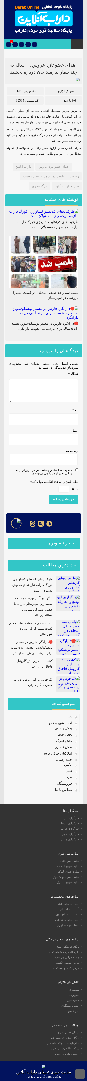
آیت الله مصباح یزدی (67, 914)
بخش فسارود (63, 747)
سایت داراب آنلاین (66, 186)
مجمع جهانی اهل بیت (67, 957)
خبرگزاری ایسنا (70, 823)
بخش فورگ (64, 740)
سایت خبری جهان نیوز (66, 877)
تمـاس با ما (63, 790)
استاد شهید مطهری (68, 925)
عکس (68, 764)
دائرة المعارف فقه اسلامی (64, 952)
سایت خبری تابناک (68, 871)
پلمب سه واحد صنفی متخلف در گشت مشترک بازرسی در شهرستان (31, 628)
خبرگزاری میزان (69, 839)
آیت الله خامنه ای (69, 909)
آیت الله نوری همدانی (67, 919)
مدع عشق (73, 1011)
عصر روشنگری (70, 1005)
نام (75, 410)
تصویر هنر (73, 995)
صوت (68, 777)
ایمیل (73, 430)
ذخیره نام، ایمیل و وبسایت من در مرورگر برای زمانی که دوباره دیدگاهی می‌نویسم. (44, 471)
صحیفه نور (73, 1000)
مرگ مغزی (40, 186)
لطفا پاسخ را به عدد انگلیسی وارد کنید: (54, 481)
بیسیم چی (73, 989)
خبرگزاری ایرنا (70, 818)
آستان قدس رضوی (68, 1032)
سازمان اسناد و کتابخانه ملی (62, 1043)
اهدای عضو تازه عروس (53, 166)
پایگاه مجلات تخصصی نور (64, 1037)
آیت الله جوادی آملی (68, 903)
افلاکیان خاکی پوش (57, 753)
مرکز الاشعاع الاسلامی (66, 968)
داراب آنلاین (24, 166)
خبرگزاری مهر (71, 834)
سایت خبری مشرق (68, 882)
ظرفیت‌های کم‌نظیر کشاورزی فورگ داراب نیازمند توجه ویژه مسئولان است (32, 585)
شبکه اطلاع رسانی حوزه (65, 1048)
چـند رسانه (64, 759)
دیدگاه (73, 373)
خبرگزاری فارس (69, 828)
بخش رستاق (63, 728)
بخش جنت (65, 734)
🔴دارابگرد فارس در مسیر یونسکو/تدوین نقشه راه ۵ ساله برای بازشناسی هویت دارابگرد (32, 647)
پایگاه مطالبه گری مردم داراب (43, 1076)
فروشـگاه (64, 783)
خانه (69, 717)
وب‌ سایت (71, 450)
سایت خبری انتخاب (68, 866)
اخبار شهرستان (60, 723)
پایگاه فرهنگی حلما (68, 946)
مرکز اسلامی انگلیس (67, 962)
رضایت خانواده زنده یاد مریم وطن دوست (51, 176)
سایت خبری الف (69, 861)
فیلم (69, 771)
